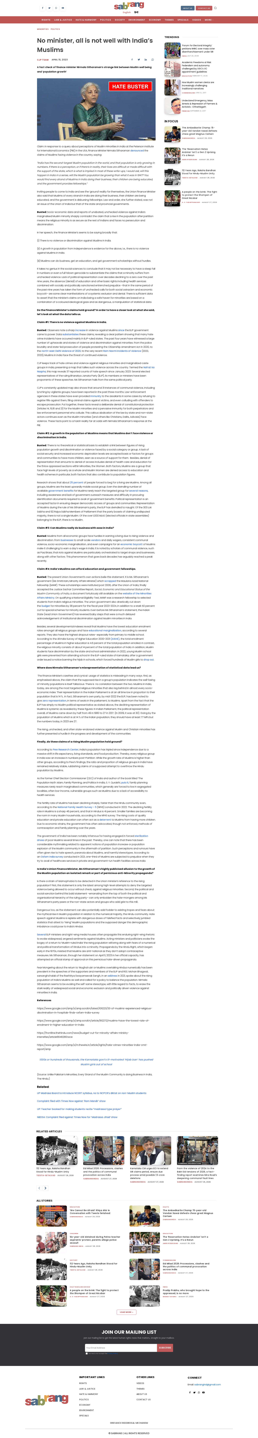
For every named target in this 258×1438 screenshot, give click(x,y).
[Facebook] (42, 8)
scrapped (110, 581)
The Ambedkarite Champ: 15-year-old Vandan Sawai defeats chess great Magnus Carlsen (199, 130)
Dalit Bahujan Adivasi (171, 204)
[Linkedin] (146, 60)
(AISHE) (115, 639)
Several (41, 934)
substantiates (71, 334)
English (127, 12)
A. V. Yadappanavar (191, 202)
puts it (125, 782)
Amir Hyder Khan (189, 159)
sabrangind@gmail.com (207, 1384)
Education (187, 76)
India (184, 56)
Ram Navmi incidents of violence (122, 351)
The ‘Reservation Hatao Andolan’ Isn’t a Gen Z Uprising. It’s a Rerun (199, 152)
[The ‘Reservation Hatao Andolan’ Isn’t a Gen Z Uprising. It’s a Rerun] (173, 156)
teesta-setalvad (190, 178)
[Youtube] (62, 8)
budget (46, 606)
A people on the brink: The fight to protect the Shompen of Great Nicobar (199, 195)
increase (80, 330)
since (121, 330)
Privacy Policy (112, 1353)
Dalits (168, 141)
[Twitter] (49, 8)
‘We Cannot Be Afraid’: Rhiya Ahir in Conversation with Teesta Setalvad (90, 1212)
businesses (67, 540)
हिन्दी (136, 12)
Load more (125, 1312)
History (168, 183)
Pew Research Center (66, 749)
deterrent (105, 819)
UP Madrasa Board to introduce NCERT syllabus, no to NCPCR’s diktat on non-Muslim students (91, 1093)
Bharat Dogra (169, 1297)
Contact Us (204, 8)
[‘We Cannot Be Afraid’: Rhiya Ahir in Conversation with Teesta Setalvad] (51, 1216)
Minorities (43, 29)
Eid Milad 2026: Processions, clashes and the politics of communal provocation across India (103, 1171)
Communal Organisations (189, 1163)
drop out (149, 659)
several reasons (138, 490)
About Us (187, 8)
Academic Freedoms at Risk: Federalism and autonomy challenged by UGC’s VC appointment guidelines (196, 67)
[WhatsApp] (56, 8)
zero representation (54, 700)
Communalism (188, 93)
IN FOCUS (171, 121)
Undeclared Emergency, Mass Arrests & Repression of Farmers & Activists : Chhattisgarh (199, 103)
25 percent (76, 482)
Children (74, 1233)
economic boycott (132, 544)
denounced (137, 150)
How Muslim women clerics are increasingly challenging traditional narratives (198, 85)
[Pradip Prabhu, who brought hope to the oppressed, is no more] (144, 1296)
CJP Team (43, 59)
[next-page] (45, 1188)
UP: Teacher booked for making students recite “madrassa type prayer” (79, 1109)
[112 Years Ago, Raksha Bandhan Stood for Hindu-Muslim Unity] (173, 177)
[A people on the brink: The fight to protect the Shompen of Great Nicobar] (173, 198)
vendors (96, 540)
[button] (215, 8)
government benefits (60, 490)
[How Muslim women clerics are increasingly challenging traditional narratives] (173, 87)
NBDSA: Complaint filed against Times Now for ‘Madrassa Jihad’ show (77, 1117)
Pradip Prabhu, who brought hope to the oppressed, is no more (186, 1292)
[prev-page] (39, 1188)
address (112, 975)
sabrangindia (188, 138)
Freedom (186, 111)
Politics (55, 29)
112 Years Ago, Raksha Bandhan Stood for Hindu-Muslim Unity (199, 172)
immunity (95, 396)
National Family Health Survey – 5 (76, 807)
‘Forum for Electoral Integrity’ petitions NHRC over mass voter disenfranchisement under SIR (198, 48)
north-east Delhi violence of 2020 (61, 351)
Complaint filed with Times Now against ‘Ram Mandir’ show (71, 1101)
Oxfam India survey (52, 856)
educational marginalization (105, 630)
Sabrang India (76, 1246)
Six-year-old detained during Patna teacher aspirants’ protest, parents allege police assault (95, 1239)
